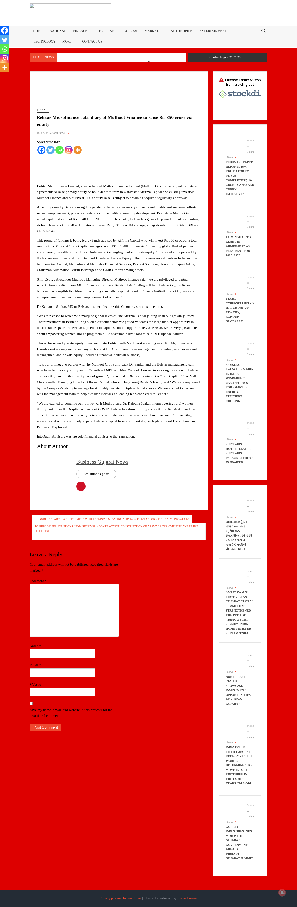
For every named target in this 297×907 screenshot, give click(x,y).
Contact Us (92, 41)
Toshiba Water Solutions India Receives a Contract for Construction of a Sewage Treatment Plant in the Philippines (116, 529)
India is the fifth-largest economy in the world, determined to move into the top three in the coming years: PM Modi (239, 765)
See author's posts (96, 474)
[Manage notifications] (282, 892)
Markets (152, 31)
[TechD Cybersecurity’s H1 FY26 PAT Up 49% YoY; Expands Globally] (234, 282)
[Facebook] (41, 150)
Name (35, 646)
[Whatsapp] (59, 150)
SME (113, 31)
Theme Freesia (187, 898)
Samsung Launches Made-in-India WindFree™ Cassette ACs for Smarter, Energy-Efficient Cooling (239, 383)
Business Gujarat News (51, 132)
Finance (80, 31)
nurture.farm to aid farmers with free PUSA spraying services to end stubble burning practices (114, 519)
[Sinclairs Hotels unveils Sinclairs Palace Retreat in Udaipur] (234, 428)
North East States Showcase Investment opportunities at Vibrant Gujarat (238, 690)
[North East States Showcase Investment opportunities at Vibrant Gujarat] (234, 660)
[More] (78, 150)
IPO (100, 31)
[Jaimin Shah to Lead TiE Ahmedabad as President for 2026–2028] (234, 221)
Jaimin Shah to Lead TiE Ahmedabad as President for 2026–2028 (238, 246)
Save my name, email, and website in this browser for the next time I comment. (71, 713)
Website (35, 684)
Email (35, 665)
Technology (44, 41)
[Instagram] (69, 150)
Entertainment (213, 31)
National (58, 31)
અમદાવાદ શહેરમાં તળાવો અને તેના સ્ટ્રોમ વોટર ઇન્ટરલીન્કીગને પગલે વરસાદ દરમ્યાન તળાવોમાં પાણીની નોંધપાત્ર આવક (239, 535)
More (67, 41)
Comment (38, 581)
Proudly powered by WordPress (120, 898)
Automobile (181, 31)
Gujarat (131, 31)
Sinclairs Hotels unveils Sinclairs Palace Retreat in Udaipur (239, 453)
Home (38, 31)
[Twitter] (50, 150)
